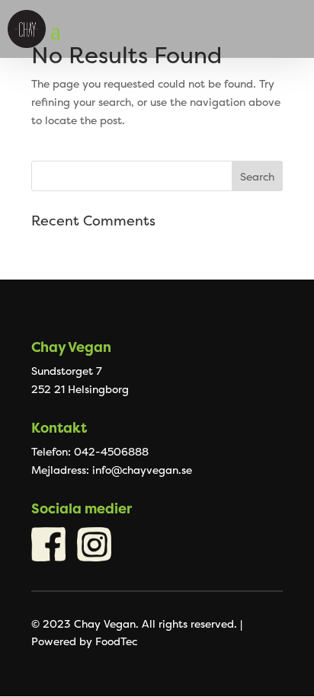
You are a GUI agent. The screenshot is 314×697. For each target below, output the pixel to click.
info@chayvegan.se (142, 469)
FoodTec (116, 641)
